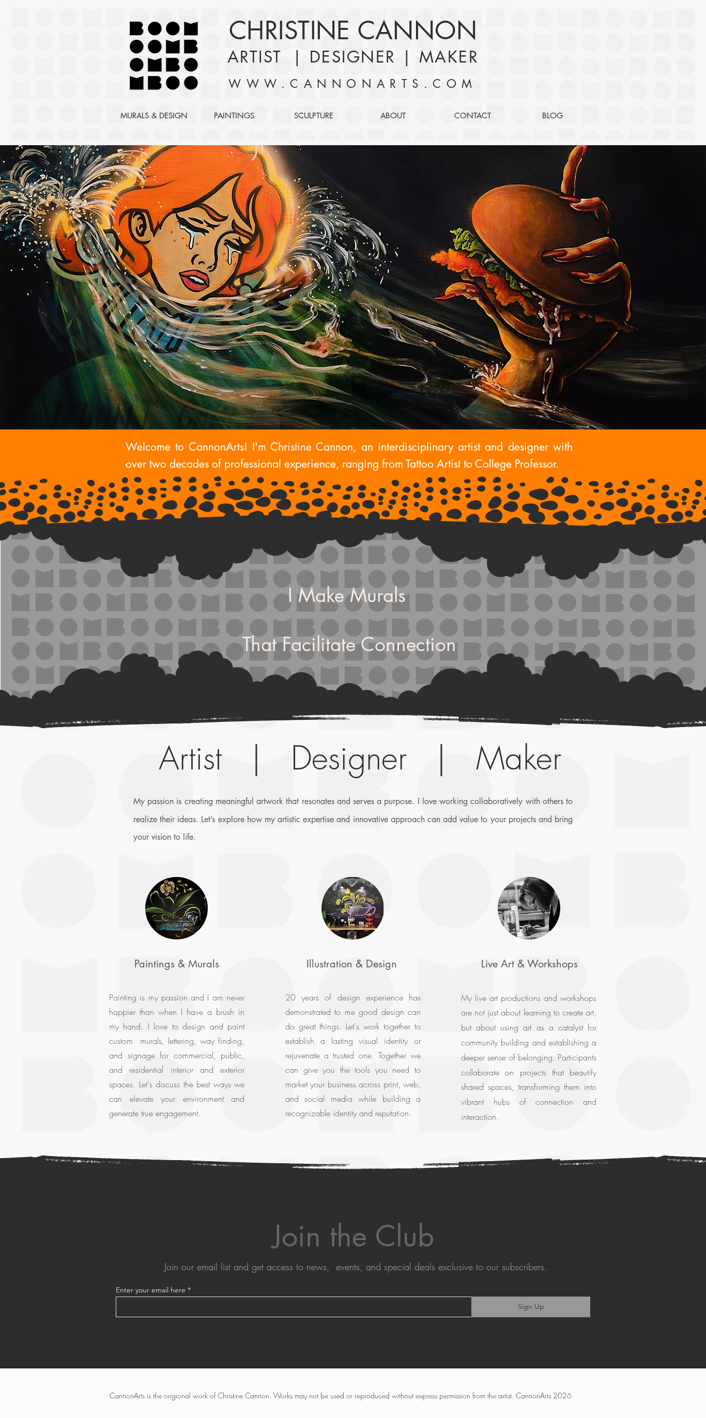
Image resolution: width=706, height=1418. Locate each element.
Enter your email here (151, 1289)
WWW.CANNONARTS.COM (353, 83)
